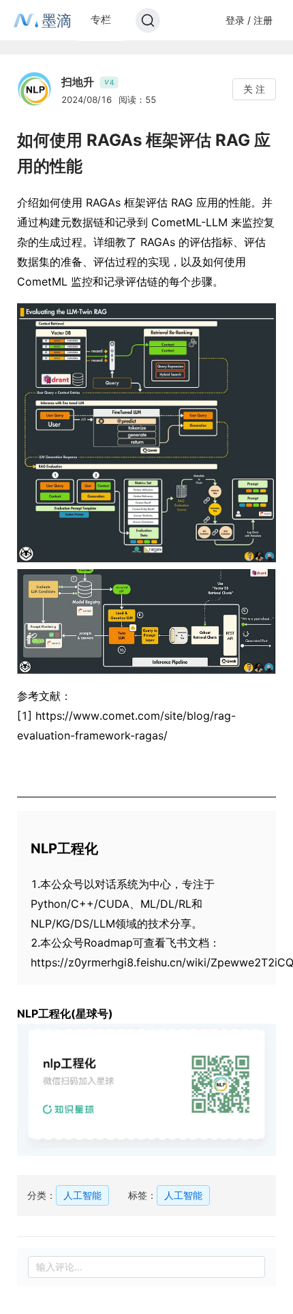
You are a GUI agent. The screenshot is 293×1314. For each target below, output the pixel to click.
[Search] (148, 20)
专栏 (101, 19)
